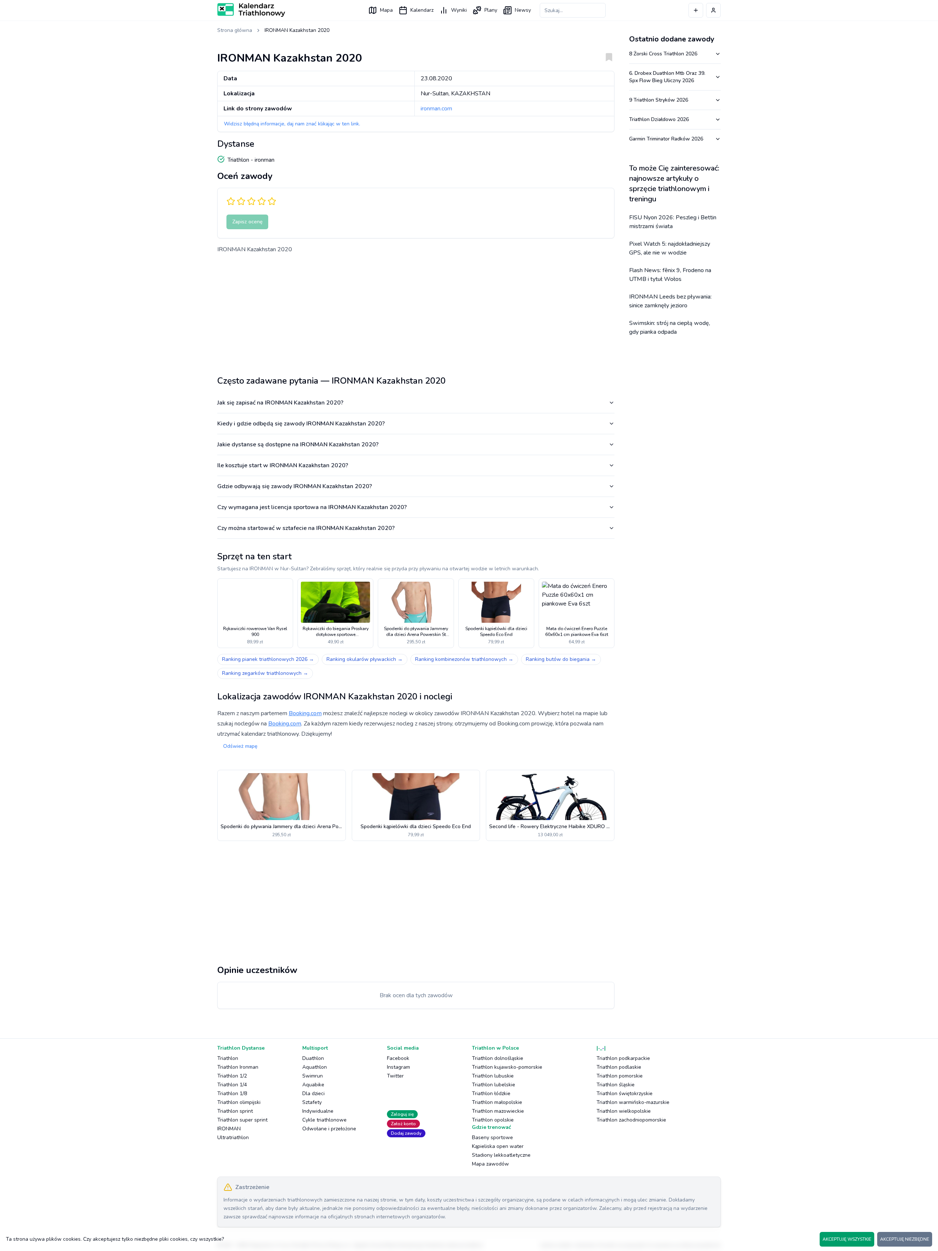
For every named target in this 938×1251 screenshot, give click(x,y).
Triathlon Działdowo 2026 (659, 119)
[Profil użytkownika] (713, 10)
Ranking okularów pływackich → (364, 659)
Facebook (398, 1058)
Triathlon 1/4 (232, 1084)
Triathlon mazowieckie (498, 1111)
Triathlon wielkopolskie (624, 1111)
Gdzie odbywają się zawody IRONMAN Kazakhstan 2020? (294, 486)
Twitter (395, 1075)
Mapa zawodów (490, 1163)
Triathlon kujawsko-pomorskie (507, 1067)
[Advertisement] (415, 311)
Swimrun (312, 1075)
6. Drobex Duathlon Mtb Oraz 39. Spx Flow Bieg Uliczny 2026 (667, 77)
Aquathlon (314, 1067)
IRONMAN (229, 1128)
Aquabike (313, 1084)
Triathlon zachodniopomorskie (631, 1119)
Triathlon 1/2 (232, 1075)
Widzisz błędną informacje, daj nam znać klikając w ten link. (292, 123)
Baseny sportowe (492, 1137)
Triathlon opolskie (493, 1119)
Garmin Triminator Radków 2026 (666, 138)
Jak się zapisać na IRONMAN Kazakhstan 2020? (280, 403)
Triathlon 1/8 (232, 1093)
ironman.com (436, 109)
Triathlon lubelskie (493, 1084)
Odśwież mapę (240, 746)
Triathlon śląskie (616, 1084)
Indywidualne (317, 1111)
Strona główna (234, 30)
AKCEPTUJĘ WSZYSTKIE (847, 1239)
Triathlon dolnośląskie (497, 1058)
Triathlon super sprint (242, 1119)
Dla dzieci (313, 1093)
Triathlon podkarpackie (623, 1058)
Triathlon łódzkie (491, 1093)
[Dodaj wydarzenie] (695, 10)
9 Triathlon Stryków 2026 (658, 99)
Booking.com (305, 713)
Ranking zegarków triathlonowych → (265, 673)
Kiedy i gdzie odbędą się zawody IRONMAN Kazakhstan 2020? (301, 424)
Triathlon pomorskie (620, 1075)
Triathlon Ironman (237, 1067)
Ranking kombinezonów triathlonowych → (464, 659)
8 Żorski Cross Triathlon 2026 (663, 53)
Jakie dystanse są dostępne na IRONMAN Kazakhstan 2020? (297, 444)
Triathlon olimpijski (239, 1102)
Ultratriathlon (233, 1137)
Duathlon (313, 1058)
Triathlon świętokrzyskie (625, 1093)
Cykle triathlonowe (324, 1119)
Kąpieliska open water (498, 1146)
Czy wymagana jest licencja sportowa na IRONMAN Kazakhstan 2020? (312, 507)
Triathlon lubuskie (493, 1075)
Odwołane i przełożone (329, 1128)
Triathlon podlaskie (619, 1067)
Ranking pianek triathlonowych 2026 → (268, 659)
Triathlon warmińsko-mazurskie (633, 1102)
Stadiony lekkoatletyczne (501, 1155)
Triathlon (227, 1058)
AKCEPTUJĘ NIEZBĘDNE (904, 1239)
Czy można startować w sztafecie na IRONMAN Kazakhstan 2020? (306, 528)
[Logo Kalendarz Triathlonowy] (251, 10)
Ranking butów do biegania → (561, 659)
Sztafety (312, 1102)
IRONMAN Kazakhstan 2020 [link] (297, 30)
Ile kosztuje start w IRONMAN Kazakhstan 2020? (282, 465)
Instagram (398, 1067)
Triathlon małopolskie (497, 1102)
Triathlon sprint (235, 1111)
